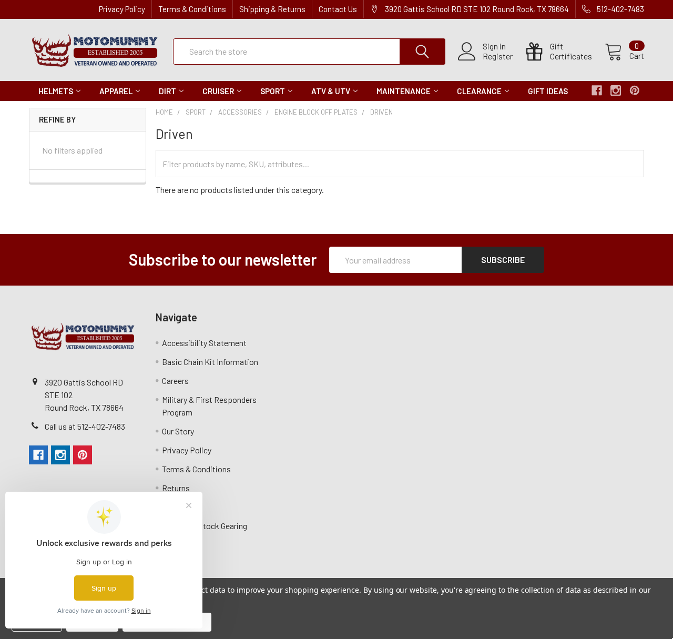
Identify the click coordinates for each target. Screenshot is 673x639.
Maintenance (403, 91)
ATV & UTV (330, 91)
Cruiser (218, 91)
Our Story (178, 431)
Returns (176, 488)
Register (498, 56)
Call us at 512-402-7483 (85, 426)
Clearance (479, 91)
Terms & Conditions (192, 9)
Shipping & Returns (272, 9)
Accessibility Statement (204, 343)
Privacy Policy (122, 9)
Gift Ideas (548, 91)
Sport (272, 91)
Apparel (115, 91)
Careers (175, 381)
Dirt (167, 91)
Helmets (55, 91)
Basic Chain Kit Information (210, 362)
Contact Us (338, 9)
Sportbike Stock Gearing (204, 526)
